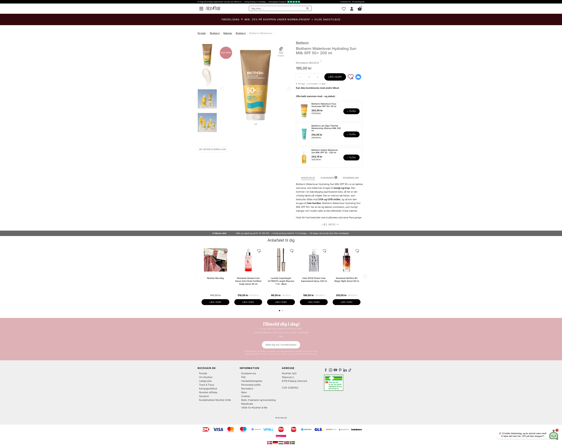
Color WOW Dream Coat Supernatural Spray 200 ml (314, 279)
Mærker (227, 33)
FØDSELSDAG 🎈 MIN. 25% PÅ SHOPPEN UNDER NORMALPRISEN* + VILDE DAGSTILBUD (281, 19)
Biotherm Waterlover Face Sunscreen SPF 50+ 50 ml (323, 105)
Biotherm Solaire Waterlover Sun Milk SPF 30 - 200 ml (324, 151)
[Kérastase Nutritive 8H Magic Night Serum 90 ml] (346, 260)
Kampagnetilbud (208, 388)
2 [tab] (283, 310)
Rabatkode (247, 403)
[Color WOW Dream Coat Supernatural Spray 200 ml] (314, 260)
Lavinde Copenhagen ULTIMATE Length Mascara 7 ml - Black (281, 281)
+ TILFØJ (351, 111)
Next (288, 89)
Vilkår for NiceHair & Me (254, 407)
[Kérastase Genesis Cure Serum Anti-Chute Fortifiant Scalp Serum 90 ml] (248, 260)
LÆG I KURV (335, 76)
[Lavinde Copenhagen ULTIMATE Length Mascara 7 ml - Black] (281, 260)
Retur (244, 392)
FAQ (243, 377)
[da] (270, 442)
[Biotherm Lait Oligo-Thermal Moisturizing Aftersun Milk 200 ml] (304, 134)
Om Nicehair (206, 377)
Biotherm (215, 33)
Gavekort (204, 396)
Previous (223, 89)
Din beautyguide (358, 2)
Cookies (245, 396)
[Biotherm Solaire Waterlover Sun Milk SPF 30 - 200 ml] (304, 157)
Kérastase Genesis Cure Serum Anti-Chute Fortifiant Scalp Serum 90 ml (248, 281)
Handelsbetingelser (251, 380)
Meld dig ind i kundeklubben (281, 344)
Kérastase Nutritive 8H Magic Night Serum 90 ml (346, 279)
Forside (202, 33)
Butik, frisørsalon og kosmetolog (258, 399)
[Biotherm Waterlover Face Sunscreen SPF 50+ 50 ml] (304, 111)
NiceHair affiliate (208, 392)
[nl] (281, 442)
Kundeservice (346, 2)
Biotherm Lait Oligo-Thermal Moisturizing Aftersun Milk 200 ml (326, 128)
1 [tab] (280, 310)
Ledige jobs (205, 380)
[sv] (292, 442)
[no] (287, 442)
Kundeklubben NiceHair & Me (215, 399)
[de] (276, 442)
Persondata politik (251, 384)
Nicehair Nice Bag (215, 278)
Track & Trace (206, 384)
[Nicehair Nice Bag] (215, 260)
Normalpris (247, 388)
